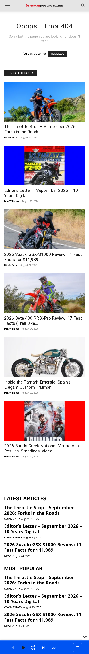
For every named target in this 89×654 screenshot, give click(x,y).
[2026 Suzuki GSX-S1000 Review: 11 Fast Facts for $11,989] (44, 229)
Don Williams (11, 201)
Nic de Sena (11, 137)
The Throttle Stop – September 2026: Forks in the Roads (39, 510)
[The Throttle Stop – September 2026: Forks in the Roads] (44, 102)
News (7, 556)
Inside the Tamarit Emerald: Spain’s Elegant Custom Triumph (37, 385)
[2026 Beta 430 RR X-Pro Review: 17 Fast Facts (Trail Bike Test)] (44, 293)
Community (12, 519)
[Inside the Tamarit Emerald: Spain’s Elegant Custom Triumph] (44, 357)
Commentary (13, 537)
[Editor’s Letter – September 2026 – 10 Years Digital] (44, 165)
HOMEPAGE (57, 53)
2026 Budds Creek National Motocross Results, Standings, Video (41, 448)
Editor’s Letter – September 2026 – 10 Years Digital (43, 528)
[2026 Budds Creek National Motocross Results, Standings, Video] (44, 421)
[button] (7, 5)
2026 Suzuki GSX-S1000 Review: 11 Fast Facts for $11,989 (43, 547)
